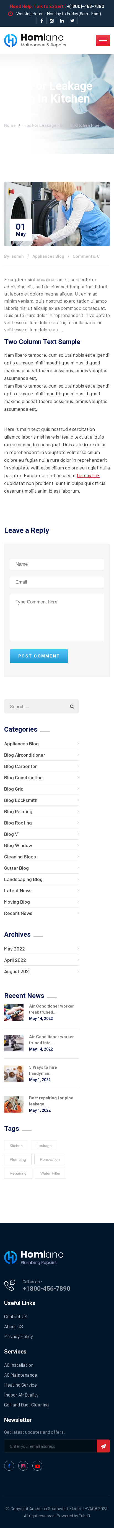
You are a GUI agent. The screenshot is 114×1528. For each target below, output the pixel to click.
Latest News (18, 890)
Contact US (15, 1316)
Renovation (50, 1159)
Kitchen (16, 1145)
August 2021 (17, 971)
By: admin (14, 256)
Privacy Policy (18, 1336)
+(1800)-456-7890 (85, 6)
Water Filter (50, 1173)
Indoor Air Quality (21, 1394)
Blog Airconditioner (24, 755)
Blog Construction (23, 777)
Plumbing (18, 1159)
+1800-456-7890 (46, 1288)
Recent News (18, 913)
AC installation (18, 1365)
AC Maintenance (20, 1374)
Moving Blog (17, 902)
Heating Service (20, 1384)
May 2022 (14, 949)
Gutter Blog (16, 868)
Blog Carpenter (20, 766)
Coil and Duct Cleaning (26, 1404)
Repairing (18, 1173)
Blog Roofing (18, 823)
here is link (88, 475)
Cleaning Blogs (20, 856)
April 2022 (15, 960)
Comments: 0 (86, 256)
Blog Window (18, 845)
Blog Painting (18, 811)
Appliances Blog (48, 256)
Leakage (44, 1145)
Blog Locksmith (20, 800)
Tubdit (84, 1515)
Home (10, 125)
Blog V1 (12, 834)
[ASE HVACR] (35, 40)
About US (13, 1326)
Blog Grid (14, 789)
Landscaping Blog (23, 879)
